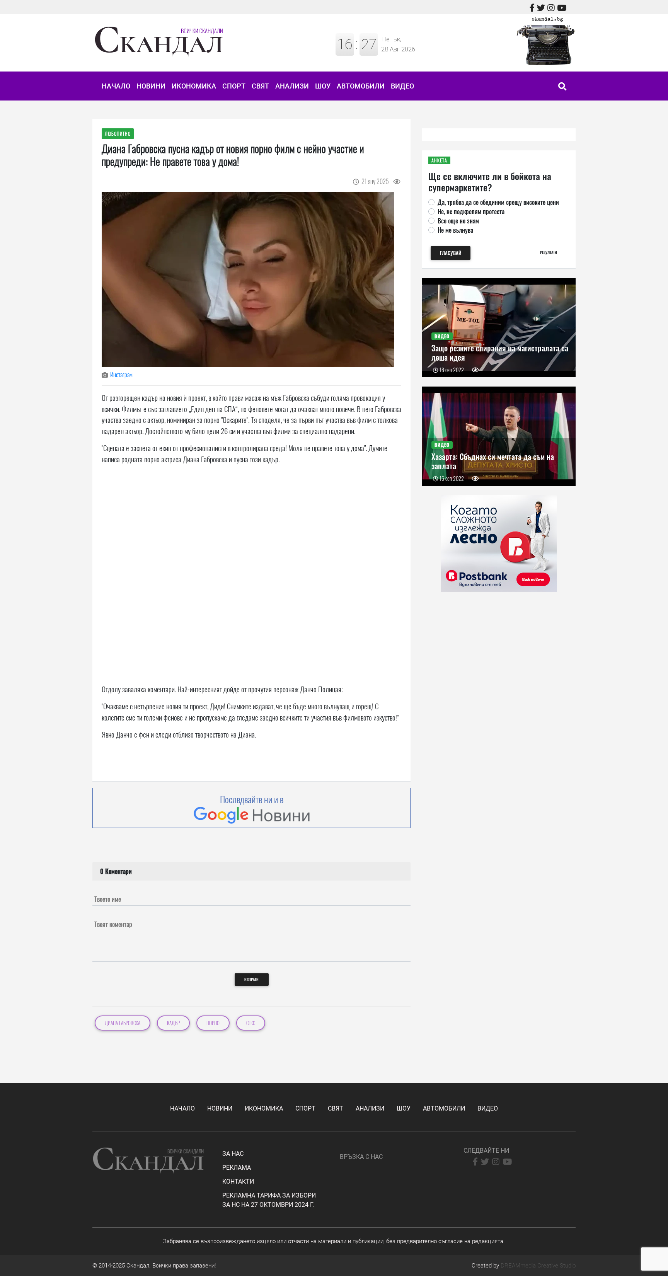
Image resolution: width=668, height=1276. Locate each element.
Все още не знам (458, 220)
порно (213, 1023)
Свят (260, 86)
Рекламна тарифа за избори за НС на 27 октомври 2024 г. (269, 1200)
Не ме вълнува (455, 230)
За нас (233, 1153)
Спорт (233, 86)
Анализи (292, 86)
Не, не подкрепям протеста (471, 211)
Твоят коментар (113, 924)
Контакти (238, 1181)
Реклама (236, 1167)
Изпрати (251, 979)
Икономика (194, 86)
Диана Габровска (122, 1023)
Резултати (548, 252)
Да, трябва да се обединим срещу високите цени (498, 202)
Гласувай (450, 253)
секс (250, 1023)
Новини (150, 86)
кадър (173, 1023)
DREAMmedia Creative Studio (538, 1265)
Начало (116, 86)
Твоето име (107, 899)
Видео (402, 86)
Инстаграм (121, 374)
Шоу (323, 86)
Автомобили (361, 86)
